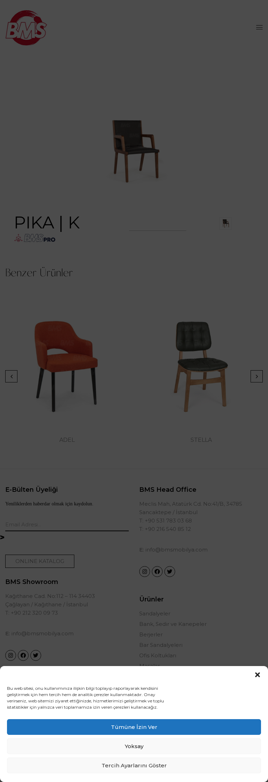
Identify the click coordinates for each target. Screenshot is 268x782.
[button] (257, 674)
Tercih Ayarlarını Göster (134, 765)
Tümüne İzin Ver (134, 727)
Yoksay (134, 746)
